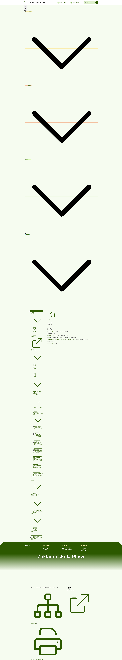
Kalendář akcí (33, 476)
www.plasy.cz (83, 550)
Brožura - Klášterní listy (38, 448)
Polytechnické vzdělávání (37, 453)
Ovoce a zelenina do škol (37, 394)
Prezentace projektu (37, 426)
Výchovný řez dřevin (37, 442)
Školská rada (33, 513)
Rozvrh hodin (35, 493)
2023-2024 (34, 329)
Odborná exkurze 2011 (38, 444)
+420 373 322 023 (68, 547)
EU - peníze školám (36, 395)
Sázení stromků (36, 432)
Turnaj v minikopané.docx (51, 343)
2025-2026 (34, 327)
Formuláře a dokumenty (35, 532)
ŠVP (32, 531)
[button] (37, 320)
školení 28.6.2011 (37, 434)
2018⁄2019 (34, 372)
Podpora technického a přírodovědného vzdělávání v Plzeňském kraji (37, 463)
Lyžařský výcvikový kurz (35, 477)
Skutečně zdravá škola (36, 472)
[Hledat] (96, 2)
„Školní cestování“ (36, 452)
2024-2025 (34, 328)
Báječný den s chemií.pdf (51, 335)
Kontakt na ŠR (35, 530)
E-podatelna (33, 540)
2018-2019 (34, 335)
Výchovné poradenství (35, 494)
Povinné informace (34, 539)
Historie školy (33, 349)
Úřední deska (33, 538)
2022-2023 (34, 330)
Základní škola (51, 319)
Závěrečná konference (38, 451)
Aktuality (32, 312)
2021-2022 (34, 331)
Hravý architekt (35, 412)
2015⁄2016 (34, 375)
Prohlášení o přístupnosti (39, 659)
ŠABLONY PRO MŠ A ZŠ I (37, 475)
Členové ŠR (35, 527)
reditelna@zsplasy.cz (68, 549)
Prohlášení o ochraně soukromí (36, 537)
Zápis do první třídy (34, 495)
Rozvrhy (32, 480)
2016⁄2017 (34, 374)
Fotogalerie (33, 313)
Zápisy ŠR (34, 529)
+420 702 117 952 (67, 548)
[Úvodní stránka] (52, 314)
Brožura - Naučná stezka (38, 450)
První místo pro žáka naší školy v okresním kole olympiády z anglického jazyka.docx (61, 339)
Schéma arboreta (37, 449)
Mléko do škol (35, 393)
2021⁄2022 (34, 368)
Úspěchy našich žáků (34, 350)
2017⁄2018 (34, 373)
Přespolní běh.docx (50, 331)
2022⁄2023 (34, 367)
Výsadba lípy (36, 433)
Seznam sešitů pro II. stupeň (37, 510)
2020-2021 (34, 332)
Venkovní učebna (37, 443)
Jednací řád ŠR (35, 528)
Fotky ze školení (37, 427)
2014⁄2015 (34, 376)
